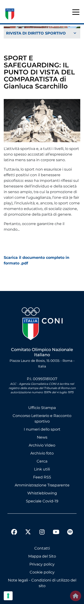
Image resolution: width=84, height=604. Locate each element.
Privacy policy (42, 564)
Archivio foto (42, 453)
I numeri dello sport (42, 429)
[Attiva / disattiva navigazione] (42, 33)
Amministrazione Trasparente (42, 485)
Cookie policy (42, 572)
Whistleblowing (42, 493)
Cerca (42, 461)
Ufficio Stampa (42, 407)
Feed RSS (42, 477)
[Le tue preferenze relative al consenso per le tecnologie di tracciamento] (8, 595)
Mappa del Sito (42, 556)
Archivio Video (42, 445)
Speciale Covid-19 (42, 501)
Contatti (42, 548)
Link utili (42, 469)
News (42, 437)
